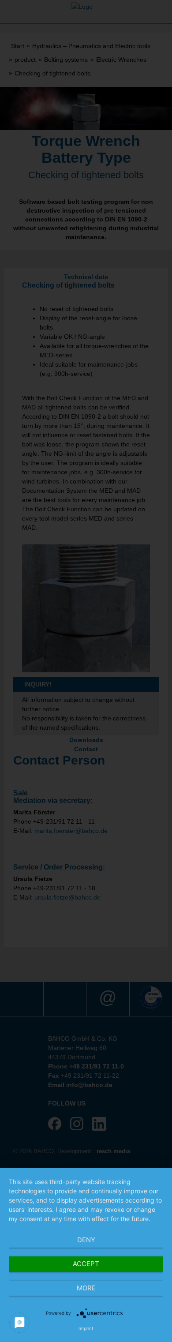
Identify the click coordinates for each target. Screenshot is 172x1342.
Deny (86, 1240)
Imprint (86, 1328)
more (86, 1288)
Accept (86, 1264)
